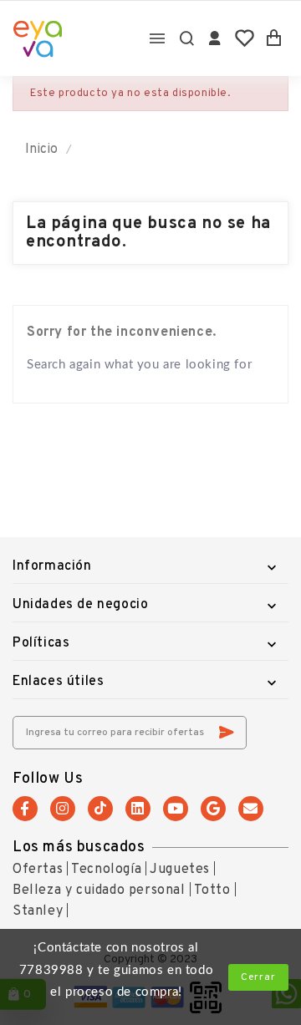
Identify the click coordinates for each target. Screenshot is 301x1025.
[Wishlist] (244, 38)
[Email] (250, 808)
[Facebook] (25, 808)
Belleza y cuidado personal (99, 890)
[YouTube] (175, 808)
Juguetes (180, 869)
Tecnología (106, 869)
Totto (212, 890)
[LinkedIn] (137, 808)
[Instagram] (62, 808)
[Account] (215, 38)
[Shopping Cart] (273, 38)
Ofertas (38, 869)
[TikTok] (100, 808)
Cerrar (258, 977)
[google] (213, 808)
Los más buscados (79, 847)
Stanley (38, 911)
